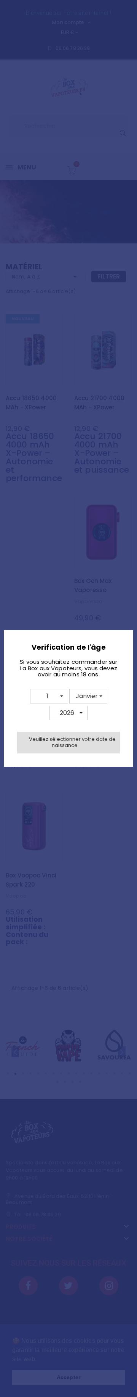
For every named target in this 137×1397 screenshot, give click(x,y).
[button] (49, 696)
